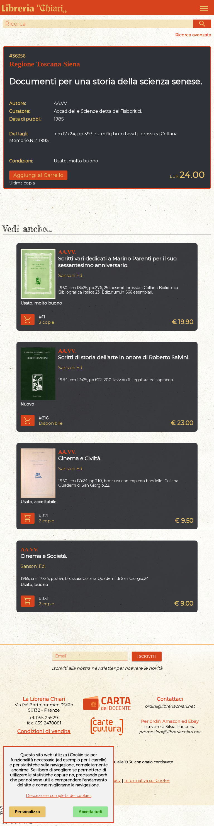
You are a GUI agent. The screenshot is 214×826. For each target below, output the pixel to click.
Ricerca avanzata (193, 34)
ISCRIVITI (146, 656)
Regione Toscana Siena (44, 64)
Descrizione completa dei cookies (58, 795)
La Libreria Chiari (44, 699)
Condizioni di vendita (43, 731)
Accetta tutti (90, 811)
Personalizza (27, 811)
